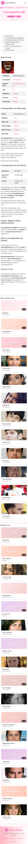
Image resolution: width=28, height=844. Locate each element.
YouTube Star (17, 79)
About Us (5, 838)
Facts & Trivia (9, 50)
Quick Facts (9, 36)
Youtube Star (19, 7)
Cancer (15, 101)
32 (13, 89)
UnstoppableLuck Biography (14, 38)
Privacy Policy (21, 838)
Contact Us (12, 838)
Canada (15, 93)
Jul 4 (14, 83)
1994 (18, 83)
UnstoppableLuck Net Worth (14, 40)
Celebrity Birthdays (10, 2)
